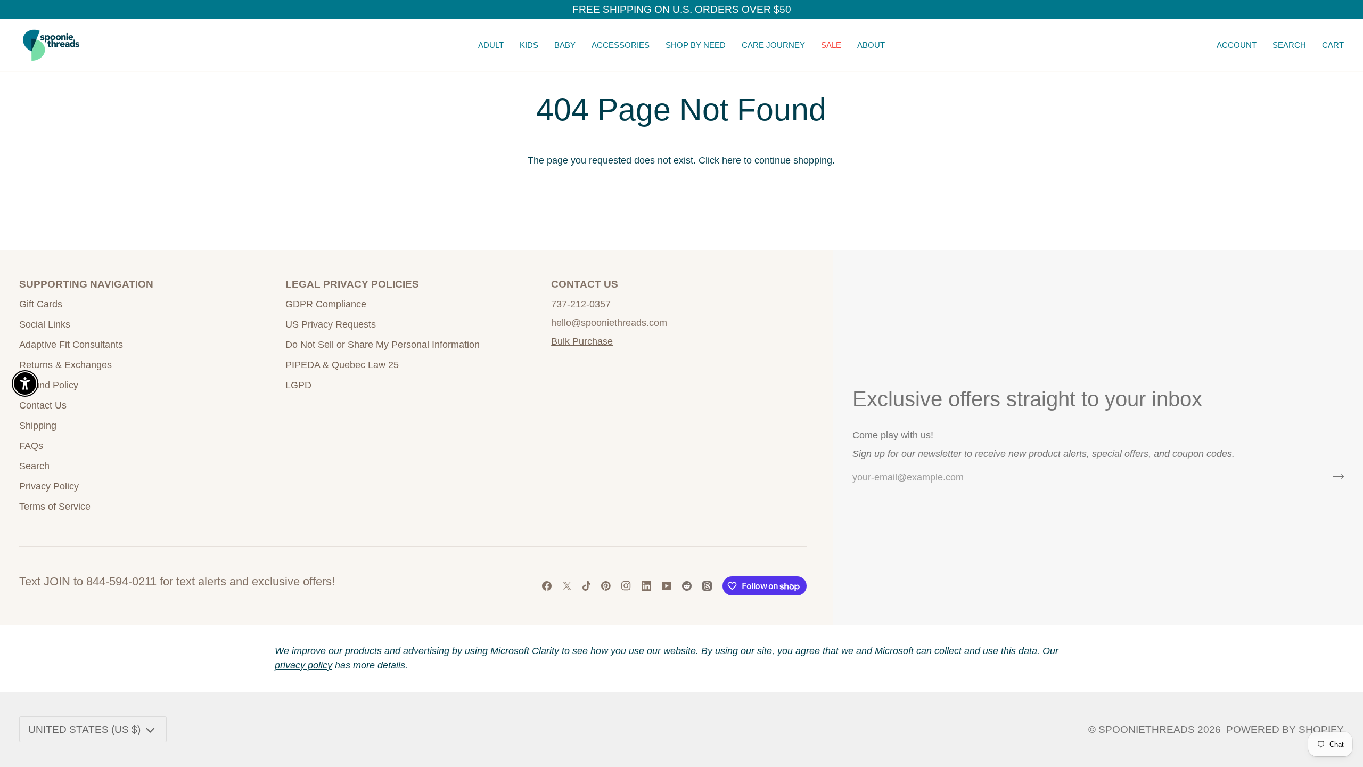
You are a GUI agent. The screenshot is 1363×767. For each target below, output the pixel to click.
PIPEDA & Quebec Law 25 (342, 365)
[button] (491, 45)
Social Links (44, 324)
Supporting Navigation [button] (86, 284)
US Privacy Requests (330, 324)
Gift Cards (40, 304)
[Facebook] (547, 586)
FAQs (31, 445)
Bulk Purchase (582, 341)
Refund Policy (48, 385)
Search (34, 466)
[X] (567, 586)
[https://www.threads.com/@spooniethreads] (707, 586)
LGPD (298, 385)
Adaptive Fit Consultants (71, 344)
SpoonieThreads (1146, 729)
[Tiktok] (586, 586)
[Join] (1335, 476)
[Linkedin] (646, 586)
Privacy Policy (49, 486)
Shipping (37, 425)
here (731, 160)
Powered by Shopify (1285, 729)
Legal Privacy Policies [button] (352, 284)
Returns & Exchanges (65, 365)
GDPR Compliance (325, 304)
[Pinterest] (606, 586)
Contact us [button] (584, 284)
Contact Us (43, 405)
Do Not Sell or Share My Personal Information (382, 344)
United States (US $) (84, 729)
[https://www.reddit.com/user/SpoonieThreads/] (687, 586)
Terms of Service (55, 506)
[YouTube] (666, 586)
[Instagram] (626, 586)
